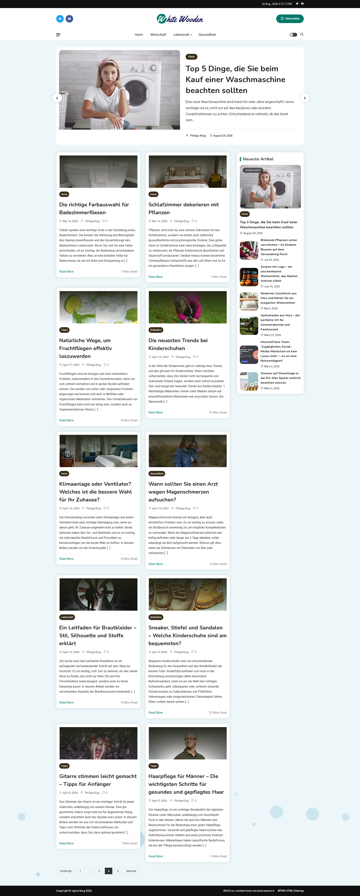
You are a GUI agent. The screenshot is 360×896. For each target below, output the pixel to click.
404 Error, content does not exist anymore (248, 890)
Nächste (131, 871)
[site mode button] (293, 35)
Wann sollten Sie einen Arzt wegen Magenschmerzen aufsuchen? (183, 491)
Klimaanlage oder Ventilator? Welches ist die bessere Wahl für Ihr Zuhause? (95, 491)
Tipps (64, 329)
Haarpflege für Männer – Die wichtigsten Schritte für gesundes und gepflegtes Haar (186, 784)
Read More (66, 271)
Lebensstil (181, 35)
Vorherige (66, 871)
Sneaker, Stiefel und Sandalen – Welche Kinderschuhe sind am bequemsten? (187, 635)
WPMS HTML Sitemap (291, 890)
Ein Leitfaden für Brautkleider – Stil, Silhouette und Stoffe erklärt (97, 635)
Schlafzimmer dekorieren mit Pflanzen (183, 208)
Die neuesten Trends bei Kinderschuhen (178, 344)
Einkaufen (155, 329)
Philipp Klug (198, 135)
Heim (139, 35)
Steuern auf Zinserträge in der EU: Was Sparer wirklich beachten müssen (281, 378)
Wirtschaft (158, 35)
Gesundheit (207, 35)
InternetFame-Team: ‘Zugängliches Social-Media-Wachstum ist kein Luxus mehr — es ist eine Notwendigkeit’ (279, 351)
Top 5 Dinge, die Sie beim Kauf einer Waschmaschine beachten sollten (235, 79)
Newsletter (293, 18)
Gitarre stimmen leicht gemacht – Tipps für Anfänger (98, 780)
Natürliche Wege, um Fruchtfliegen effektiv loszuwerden (85, 348)
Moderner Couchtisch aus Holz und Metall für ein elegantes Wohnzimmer (279, 298)
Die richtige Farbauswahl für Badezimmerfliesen (94, 208)
